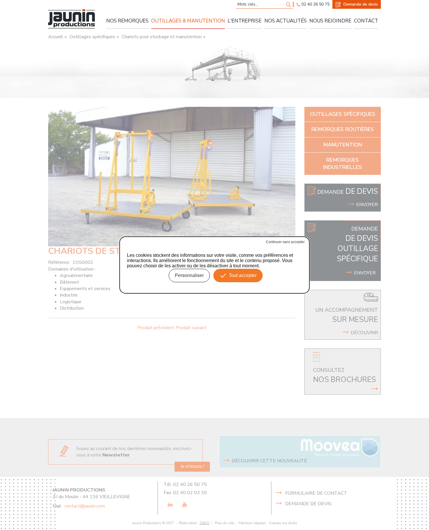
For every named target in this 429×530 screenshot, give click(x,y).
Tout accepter (243, 275)
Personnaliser (189, 275)
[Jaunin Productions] (71, 19)
